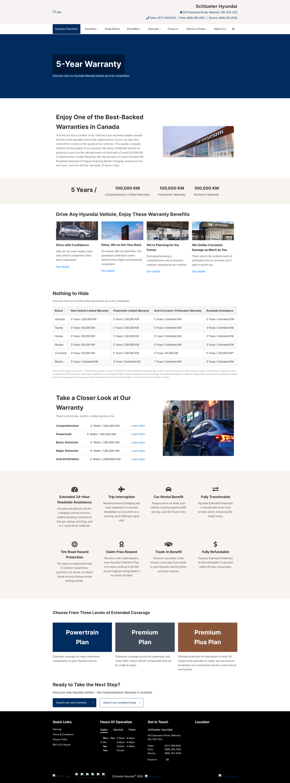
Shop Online (112, 28)
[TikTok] (104, 776)
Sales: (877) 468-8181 (163, 17)
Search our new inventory (71, 702)
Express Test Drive (66, 28)
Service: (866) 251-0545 (223, 17)
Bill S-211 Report (61, 744)
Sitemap (57, 729)
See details (62, 266)
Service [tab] (118, 729)
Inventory (90, 28)
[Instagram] (88, 776)
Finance (172, 28)
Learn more (138, 425)
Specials (153, 28)
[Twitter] (83, 776)
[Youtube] (93, 776)
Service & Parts (195, 28)
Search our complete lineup (119, 702)
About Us (219, 28)
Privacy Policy (60, 739)
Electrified (133, 28)
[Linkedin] (99, 776)
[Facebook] (77, 776)
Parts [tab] (132, 729)
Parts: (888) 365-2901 (192, 17)
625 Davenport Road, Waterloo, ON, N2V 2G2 (210, 12)
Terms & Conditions (63, 734)
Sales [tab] (104, 729)
